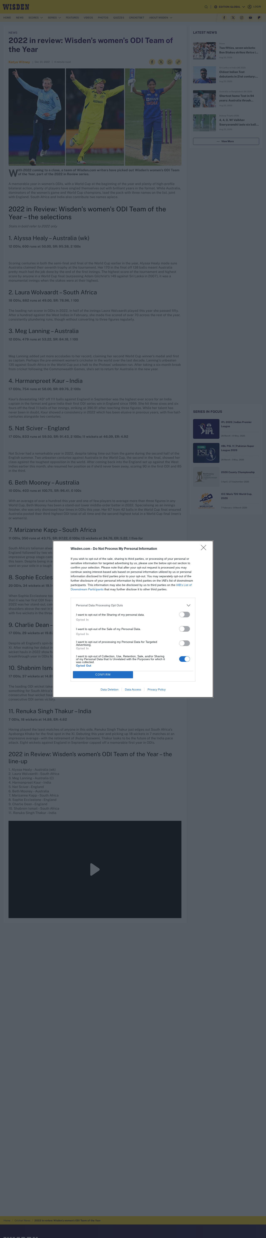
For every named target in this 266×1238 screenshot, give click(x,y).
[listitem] (133, 605)
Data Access (133, 689)
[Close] (205, 549)
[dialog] (133, 619)
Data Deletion (109, 689)
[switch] (184, 614)
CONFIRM (103, 674)
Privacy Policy (157, 689)
